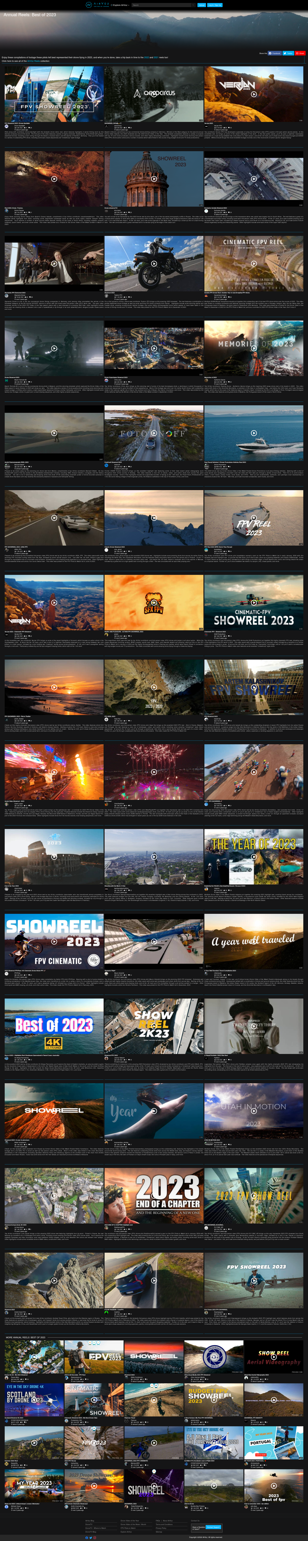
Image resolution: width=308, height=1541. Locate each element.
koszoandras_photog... (121, 1142)
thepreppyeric (218, 1312)
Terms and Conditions (164, 1524)
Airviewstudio (255, 1463)
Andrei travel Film (20, 1312)
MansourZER (135, 1463)
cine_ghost (118, 549)
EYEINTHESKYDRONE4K (19, 1420)
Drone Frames (19, 210)
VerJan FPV (218, 126)
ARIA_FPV (17, 549)
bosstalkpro (218, 549)
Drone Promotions (220, 465)
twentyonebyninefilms (121, 888)
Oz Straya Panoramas (21, 1058)
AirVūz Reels (33, 60)
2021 (156, 57)
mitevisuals (217, 973)
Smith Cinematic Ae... (78, 1506)
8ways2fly (14, 1463)
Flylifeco (217, 1058)
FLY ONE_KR (218, 1227)
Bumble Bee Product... (198, 1506)
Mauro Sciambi (119, 973)
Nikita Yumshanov (20, 1142)
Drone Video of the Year (130, 1520)
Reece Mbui (15, 1377)
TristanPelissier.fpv (137, 1506)
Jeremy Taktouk (119, 1058)
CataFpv (117, 1312)
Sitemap (159, 1532)
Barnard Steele (19, 465)
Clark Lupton (18, 803)
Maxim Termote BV (20, 380)
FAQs (158, 1520)
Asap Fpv (117, 719)
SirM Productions (219, 634)
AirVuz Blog (89, 1520)
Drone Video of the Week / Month (133, 1524)
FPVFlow (17, 973)
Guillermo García (219, 380)
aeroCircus (118, 126)
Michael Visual (16, 1506)
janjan (116, 634)
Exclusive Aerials (219, 210)
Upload (201, 5)
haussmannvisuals (220, 295)
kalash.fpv (217, 719)
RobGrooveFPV (119, 1227)
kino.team (117, 210)
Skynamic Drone (19, 295)
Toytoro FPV (118, 295)
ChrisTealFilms (119, 803)
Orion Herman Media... (198, 1377)
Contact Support (213, 1527)
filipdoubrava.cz (76, 1377)
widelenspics (195, 1420)
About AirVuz (168, 1520)
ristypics (216, 888)
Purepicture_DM (76, 1420)
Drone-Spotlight (19, 126)
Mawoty (253, 1420)
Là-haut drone (19, 1227)
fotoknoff (117, 465)
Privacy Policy (161, 1528)
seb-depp (254, 1506)
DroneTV (88, 1524)
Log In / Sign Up (215, 5)
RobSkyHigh (218, 1142)
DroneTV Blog (90, 1532)
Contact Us (195, 1520)
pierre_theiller (19, 719)
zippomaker (18, 888)
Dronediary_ (218, 803)
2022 (146, 57)
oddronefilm (255, 1377)
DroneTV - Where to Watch (95, 1528)
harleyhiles (74, 1463)
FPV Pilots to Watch (128, 1528)
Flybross (133, 1420)
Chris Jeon (117, 380)
